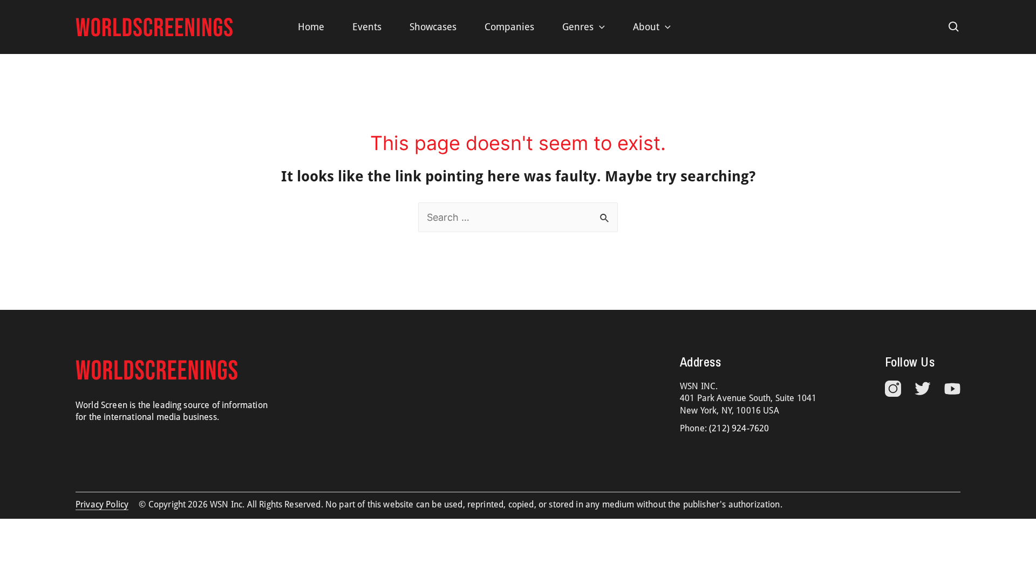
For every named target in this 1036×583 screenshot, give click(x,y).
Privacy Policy (102, 504)
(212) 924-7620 (739, 428)
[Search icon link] (954, 27)
